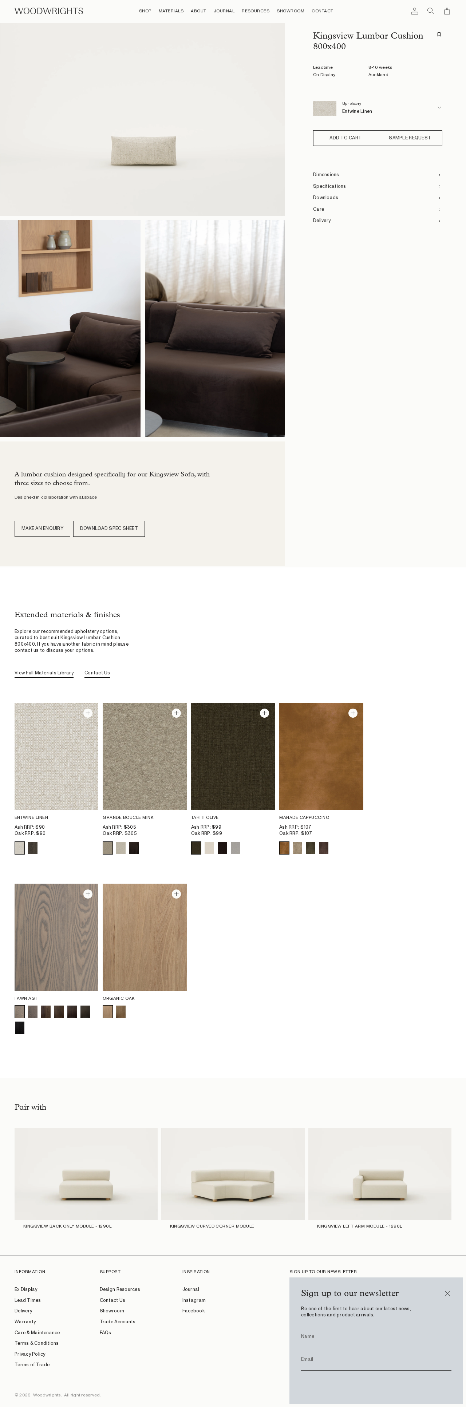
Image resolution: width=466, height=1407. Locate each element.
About (198, 11)
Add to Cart (345, 138)
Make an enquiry (42, 528)
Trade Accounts (118, 1322)
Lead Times (28, 1300)
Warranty (25, 1322)
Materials (171, 11)
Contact (322, 11)
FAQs (105, 1333)
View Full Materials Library (44, 673)
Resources (255, 11)
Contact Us (97, 673)
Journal (224, 11)
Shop (145, 11)
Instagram (194, 1300)
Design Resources (120, 1289)
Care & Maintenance (37, 1333)
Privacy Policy (30, 1354)
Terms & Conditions (37, 1343)
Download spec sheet (109, 528)
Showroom (290, 11)
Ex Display (26, 1289)
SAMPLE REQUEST (410, 138)
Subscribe (376, 1384)
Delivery (23, 1311)
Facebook (193, 1311)
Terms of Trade (32, 1365)
